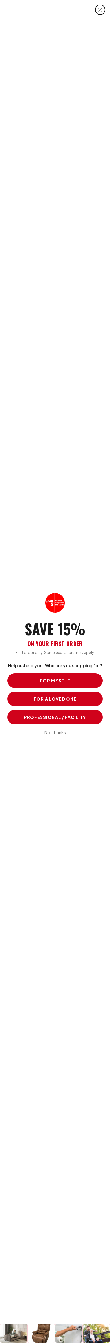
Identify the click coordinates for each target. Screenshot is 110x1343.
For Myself (55, 680)
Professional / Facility (55, 717)
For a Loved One (55, 699)
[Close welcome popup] (100, 10)
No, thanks (55, 732)
